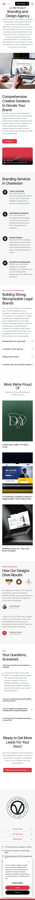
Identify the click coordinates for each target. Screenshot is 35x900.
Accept (17, 887)
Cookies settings (17, 883)
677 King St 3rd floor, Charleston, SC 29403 (18, 847)
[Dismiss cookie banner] (29, 862)
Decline (17, 892)
